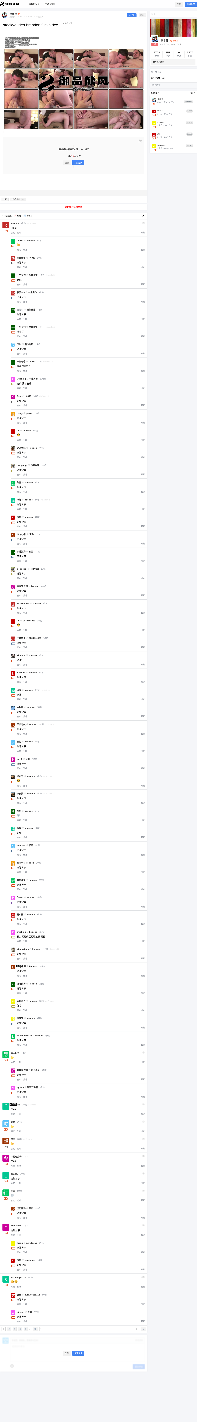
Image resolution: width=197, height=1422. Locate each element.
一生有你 (21, 275)
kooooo (15, 223)
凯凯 (19, 811)
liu (18, 430)
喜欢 (13, 233)
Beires (20, 897)
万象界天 (21, 1001)
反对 (19, 233)
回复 (143, 232)
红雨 (19, 482)
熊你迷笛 (21, 258)
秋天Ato (21, 292)
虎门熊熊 (21, 1208)
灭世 (19, 344)
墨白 (13, 1139)
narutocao (16, 1225)
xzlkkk (20, 707)
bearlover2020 (24, 1035)
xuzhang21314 (18, 1277)
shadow (21, 655)
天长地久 (21, 724)
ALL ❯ (192, 93)
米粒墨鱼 (21, 880)
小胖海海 (21, 551)
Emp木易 (21, 966)
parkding (15, 1104)
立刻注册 (78, 162)
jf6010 (20, 240)
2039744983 (23, 603)
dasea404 (161, 145)
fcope (20, 1243)
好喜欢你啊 (22, 586)
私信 (142, 15)
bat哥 (19, 759)
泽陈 (19, 499)
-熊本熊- (164, 40)
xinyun (20, 1312)
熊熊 (19, 828)
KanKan (21, 672)
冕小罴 (20, 914)
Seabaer (21, 845)
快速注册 (191, 4)
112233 (14, 1174)
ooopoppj (22, 465)
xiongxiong (23, 949)
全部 (5, 199)
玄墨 (19, 517)
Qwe (19, 396)
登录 (179, 4)
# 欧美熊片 (18, 199)
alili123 (160, 111)
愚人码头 (15, 1053)
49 (35, 1329)
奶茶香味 (21, 448)
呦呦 (13, 1122)
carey (20, 413)
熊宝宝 (20, 1018)
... (30, 1329)
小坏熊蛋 (21, 638)
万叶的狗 (21, 983)
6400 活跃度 (176, 45)
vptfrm (20, 1087)
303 (158, 134)
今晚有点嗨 (16, 1156)
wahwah (160, 122)
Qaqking (21, 379)
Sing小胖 (21, 534)
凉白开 (20, 776)
